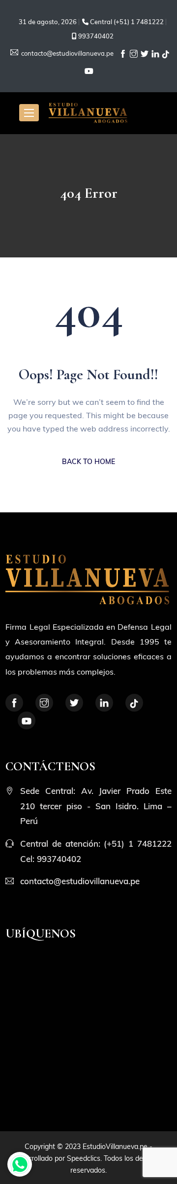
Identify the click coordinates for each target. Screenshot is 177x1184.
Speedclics (83, 1158)
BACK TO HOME (88, 461)
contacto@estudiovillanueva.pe (67, 53)
